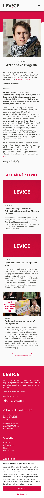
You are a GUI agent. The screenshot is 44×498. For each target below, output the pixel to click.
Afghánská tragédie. (23, 79)
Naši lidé (6, 442)
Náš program (8, 445)
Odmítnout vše (22, 494)
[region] (22, 479)
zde (4, 156)
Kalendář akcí (8, 451)
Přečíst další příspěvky (22, 355)
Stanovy (6, 448)
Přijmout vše (22, 488)
